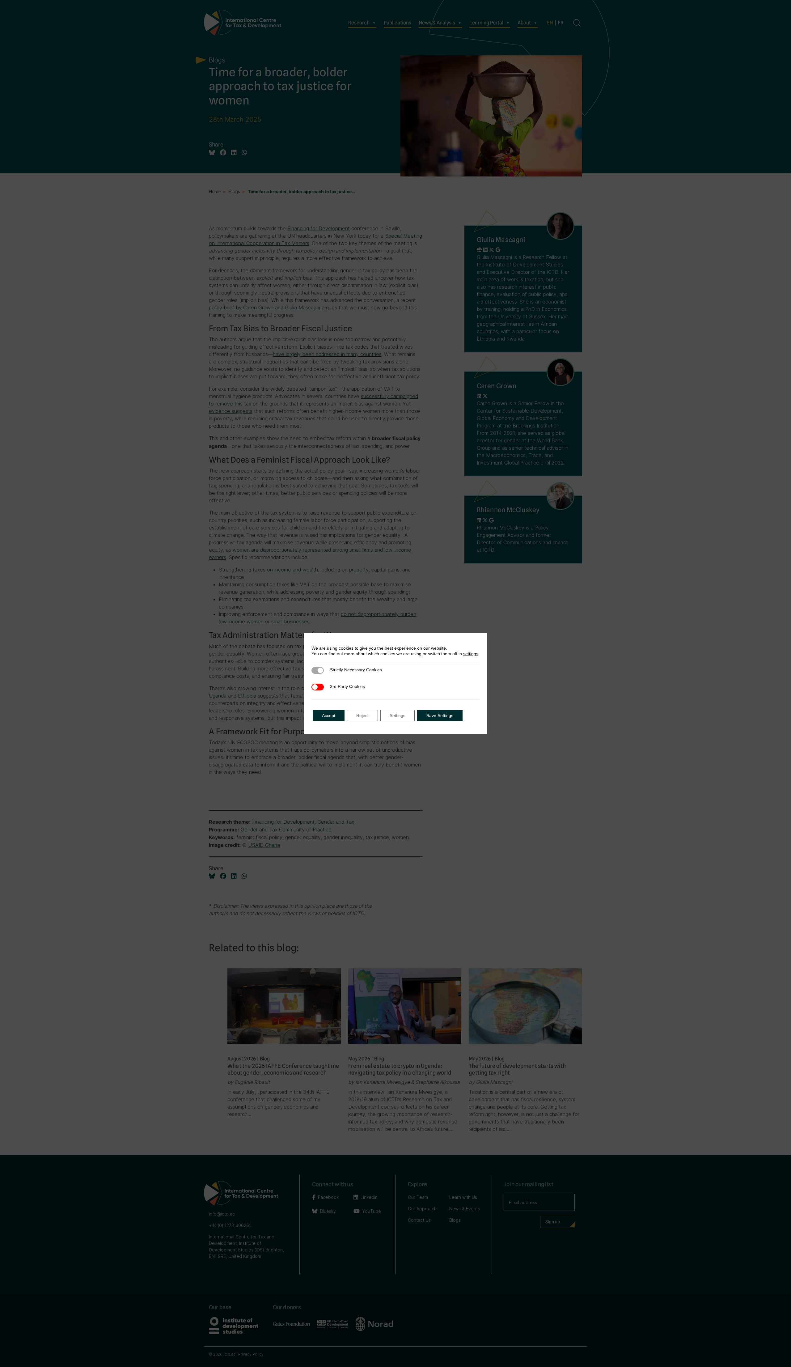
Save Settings (439, 715)
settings (470, 653)
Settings (397, 715)
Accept (328, 715)
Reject (362, 715)
